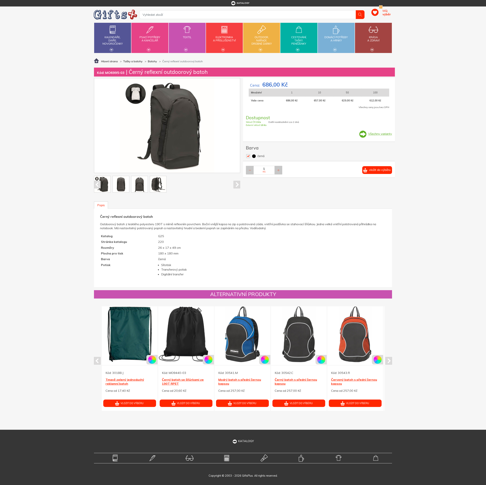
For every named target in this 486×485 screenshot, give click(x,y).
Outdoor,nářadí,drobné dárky (262, 40)
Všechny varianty (380, 134)
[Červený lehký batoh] (186, 338)
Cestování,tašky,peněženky (299, 40)
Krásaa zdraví (373, 39)
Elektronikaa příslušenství (224, 39)
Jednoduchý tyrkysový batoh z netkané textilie (241, 381)
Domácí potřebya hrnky (336, 39)
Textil (187, 37)
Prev (97, 184)
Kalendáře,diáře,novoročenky (113, 40)
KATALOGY (246, 441)
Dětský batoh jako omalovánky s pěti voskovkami (298, 381)
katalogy (243, 3)
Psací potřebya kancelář (150, 39)
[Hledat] (360, 14)
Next (237, 184)
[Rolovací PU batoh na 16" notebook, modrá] (355, 342)
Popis (101, 205)
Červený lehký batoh (177, 384)
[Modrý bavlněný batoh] (130, 334)
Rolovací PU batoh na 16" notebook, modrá (350, 389)
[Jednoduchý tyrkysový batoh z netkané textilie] (242, 334)
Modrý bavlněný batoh (122, 380)
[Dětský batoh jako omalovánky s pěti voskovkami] (299, 334)
